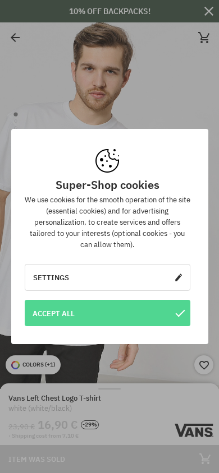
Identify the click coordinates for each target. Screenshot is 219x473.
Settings (51, 277)
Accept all (54, 313)
